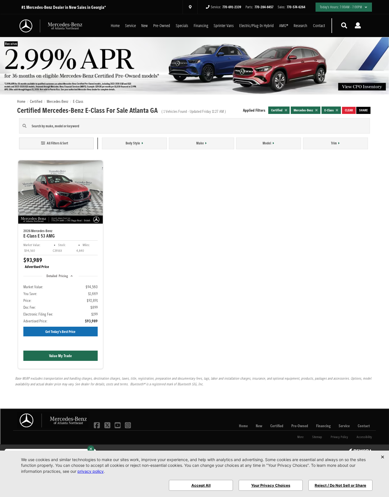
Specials (182, 25)
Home (115, 25)
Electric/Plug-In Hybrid (256, 25)
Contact (319, 25)
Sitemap (317, 437)
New (144, 25)
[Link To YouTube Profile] (118, 425)
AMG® (283, 25)
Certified (276, 425)
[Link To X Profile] (108, 425)
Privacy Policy (339, 437)
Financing (201, 25)
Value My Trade (60, 355)
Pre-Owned (161, 25)
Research (300, 25)
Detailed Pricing (56, 276)
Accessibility (364, 437)
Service (130, 25)
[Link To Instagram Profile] (127, 425)
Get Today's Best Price (60, 331)
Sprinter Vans (224, 25)
